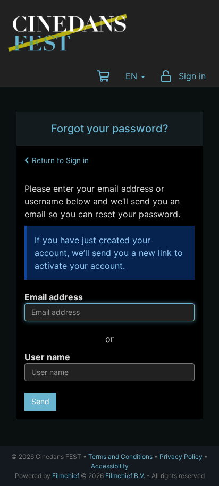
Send (40, 401)
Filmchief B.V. (125, 476)
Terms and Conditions (120, 457)
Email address (53, 297)
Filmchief (65, 476)
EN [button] (132, 76)
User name (47, 357)
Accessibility (110, 466)
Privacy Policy (181, 457)
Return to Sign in (60, 160)
